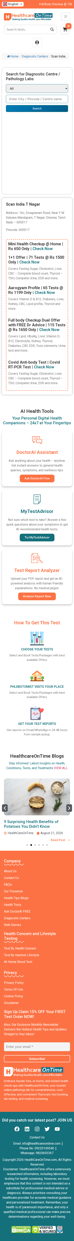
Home (14, 56)
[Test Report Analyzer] (37, 558)
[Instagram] (37, 1129)
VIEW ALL (61, 768)
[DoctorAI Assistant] (37, 440)
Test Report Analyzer (37, 570)
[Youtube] (57, 1129)
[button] (5, 808)
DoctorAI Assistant (37, 452)
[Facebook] (17, 1129)
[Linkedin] (27, 1129)
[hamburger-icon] (65, 16)
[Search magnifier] (52, 29)
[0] (65, 31)
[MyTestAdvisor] (37, 499)
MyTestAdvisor (37, 511)
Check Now (43, 248)
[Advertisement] (37, 151)
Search (37, 108)
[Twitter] (47, 1129)
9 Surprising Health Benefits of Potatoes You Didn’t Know (31, 824)
